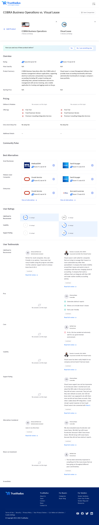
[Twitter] (87, 513)
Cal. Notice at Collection (56, 512)
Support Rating (7, 233)
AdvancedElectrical (36, 251)
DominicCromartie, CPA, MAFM (78, 251)
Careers (42, 501)
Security (18, 512)
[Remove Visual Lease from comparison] (95, 22)
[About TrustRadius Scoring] (23, 62)
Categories (62, 496)
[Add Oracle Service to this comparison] (53, 179)
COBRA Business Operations (34, 31)
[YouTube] (77, 513)
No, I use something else (84, 48)
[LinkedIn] (91, 513)
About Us (43, 496)
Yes (72, 48)
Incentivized (29, 271)
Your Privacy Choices (40, 512)
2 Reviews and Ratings (27, 33)
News (41, 503)
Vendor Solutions (83, 496)
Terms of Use (9, 512)
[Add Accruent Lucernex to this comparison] (92, 193)
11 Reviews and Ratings (66, 33)
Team (42, 498)
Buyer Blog (62, 498)
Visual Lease (65, 31)
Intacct (88, 405)
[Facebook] (82, 513)
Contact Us (43, 505)
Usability (6, 225)
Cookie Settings (10, 515)
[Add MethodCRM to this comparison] (53, 165)
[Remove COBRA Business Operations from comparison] (56, 22)
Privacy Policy (27, 512)
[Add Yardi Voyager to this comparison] (92, 165)
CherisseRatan (73, 295)
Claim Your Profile (83, 498)
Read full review (31, 275)
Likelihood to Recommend (7, 217)
